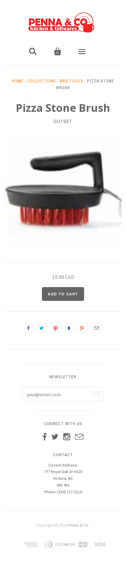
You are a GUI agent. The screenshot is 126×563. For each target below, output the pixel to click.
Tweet (41, 328)
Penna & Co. (78, 525)
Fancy (69, 328)
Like (28, 328)
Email (97, 328)
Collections (41, 81)
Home (17, 81)
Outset (63, 121)
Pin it (55, 328)
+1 (82, 328)
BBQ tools (72, 81)
